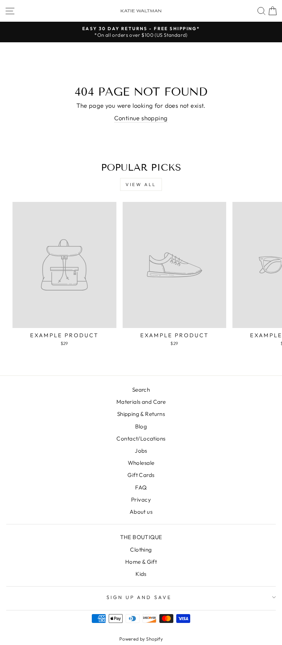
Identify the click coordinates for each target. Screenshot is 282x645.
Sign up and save (139, 597)
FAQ (141, 487)
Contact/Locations (140, 438)
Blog (141, 426)
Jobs (141, 450)
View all (141, 184)
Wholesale (141, 462)
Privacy (141, 499)
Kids (141, 573)
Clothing (141, 549)
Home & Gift (141, 561)
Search (141, 389)
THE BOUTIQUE (141, 537)
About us (141, 511)
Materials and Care (141, 401)
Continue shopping (140, 118)
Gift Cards (140, 474)
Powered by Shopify (141, 639)
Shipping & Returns (141, 413)
